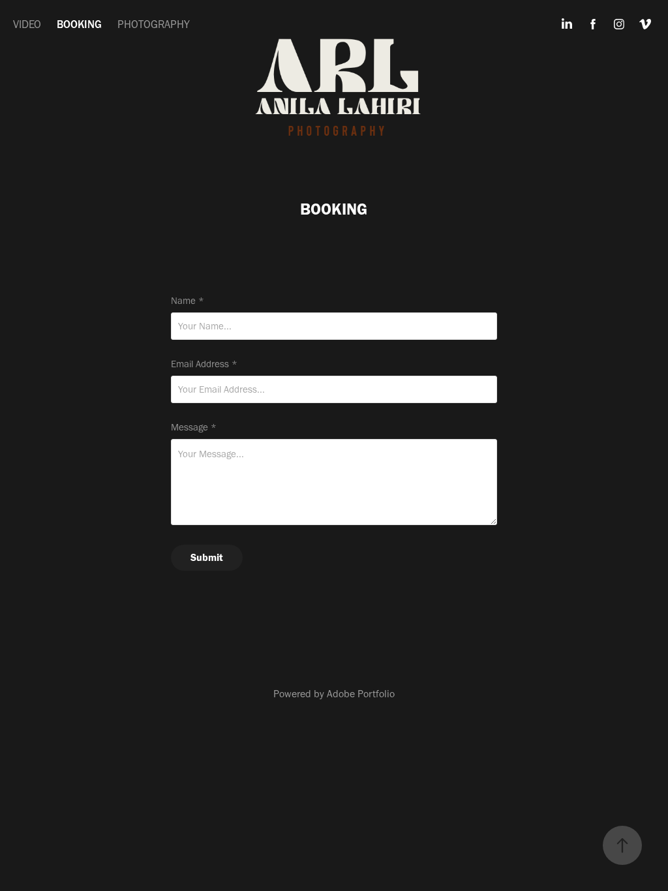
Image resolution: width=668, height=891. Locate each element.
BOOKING (79, 24)
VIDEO (27, 24)
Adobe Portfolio (361, 693)
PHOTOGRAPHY (153, 24)
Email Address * (204, 364)
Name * (187, 301)
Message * (194, 427)
